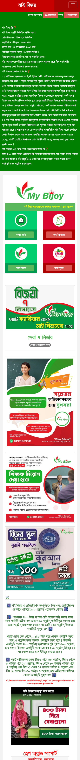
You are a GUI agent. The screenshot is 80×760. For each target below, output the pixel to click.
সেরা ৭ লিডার (40, 337)
